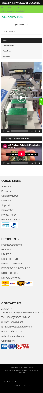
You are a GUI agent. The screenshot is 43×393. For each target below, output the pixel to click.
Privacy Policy (8, 214)
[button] (21, 97)
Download (6, 200)
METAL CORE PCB (11, 263)
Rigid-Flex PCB (9, 259)
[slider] (19, 131)
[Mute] (35, 131)
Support (5, 205)
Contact (9, 7)
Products (6, 191)
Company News (8, 45)
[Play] (4, 131)
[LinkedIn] (12, 381)
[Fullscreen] (39, 131)
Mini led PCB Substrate (11, 32)
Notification (6, 56)
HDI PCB (6, 254)
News (5, 40)
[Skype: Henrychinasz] (41, 100)
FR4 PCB (6, 249)
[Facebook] (5, 381)
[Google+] (10, 381)
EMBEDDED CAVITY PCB (15, 268)
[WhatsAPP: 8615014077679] (41, 103)
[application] (21, 97)
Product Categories (11, 244)
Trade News (7, 51)
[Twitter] (7, 381)
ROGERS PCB (9, 273)
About (3, 7)
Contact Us (7, 210)
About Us (6, 186)
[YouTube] (15, 381)
